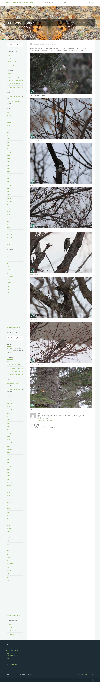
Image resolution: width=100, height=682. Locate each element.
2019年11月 (9, 237)
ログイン (45, 427)
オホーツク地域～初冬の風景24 (15, 87)
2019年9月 (9, 244)
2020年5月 (9, 218)
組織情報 (8, 658)
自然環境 (42, 44)
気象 (8, 279)
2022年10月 (9, 122)
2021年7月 (9, 172)
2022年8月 (9, 129)
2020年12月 (9, 195)
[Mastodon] (93, 3)
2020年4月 (9, 221)
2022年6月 (9, 135)
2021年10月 (9, 162)
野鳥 (46, 44)
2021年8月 (9, 168)
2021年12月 (9, 155)
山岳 (8, 263)
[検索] (89, 3)
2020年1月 (9, 231)
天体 (8, 260)
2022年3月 (9, 145)
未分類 (8, 269)
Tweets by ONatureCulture (13, 327)
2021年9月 (9, 165)
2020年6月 (9, 214)
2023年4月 (9, 112)
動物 (8, 256)
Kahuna (85, 674)
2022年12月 (9, 115)
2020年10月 (9, 201)
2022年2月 (9, 148)
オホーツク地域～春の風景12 (14, 96)
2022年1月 (9, 152)
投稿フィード (10, 58)
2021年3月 (9, 185)
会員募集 (9, 74)
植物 (76, 22)
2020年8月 (9, 208)
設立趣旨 (8, 653)
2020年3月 (9, 224)
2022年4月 (9, 142)
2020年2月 (9, 228)
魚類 (8, 292)
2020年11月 (9, 198)
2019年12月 (9, 234)
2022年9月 (9, 125)
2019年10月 (9, 241)
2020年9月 (9, 205)
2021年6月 (9, 175)
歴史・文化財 (10, 276)
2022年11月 (9, 119)
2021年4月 (9, 181)
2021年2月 (9, 188)
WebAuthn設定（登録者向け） (14, 650)
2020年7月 (9, 211)
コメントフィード (11, 61)
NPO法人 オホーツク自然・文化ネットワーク (19, 2)
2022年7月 (9, 132)
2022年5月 (9, 139)
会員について (10, 662)
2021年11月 (9, 158)
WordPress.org (10, 65)
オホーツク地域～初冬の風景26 (15, 80)
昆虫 (8, 266)
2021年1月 (9, 191)
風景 (8, 289)
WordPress (91, 674)
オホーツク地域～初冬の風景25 (15, 84)
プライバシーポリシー (12, 664)
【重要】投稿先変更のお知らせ (15, 77)
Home (7, 648)
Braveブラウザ (10, 350)
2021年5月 (9, 178)
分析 (8, 253)
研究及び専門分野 (10, 656)
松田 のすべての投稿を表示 (45, 420)
